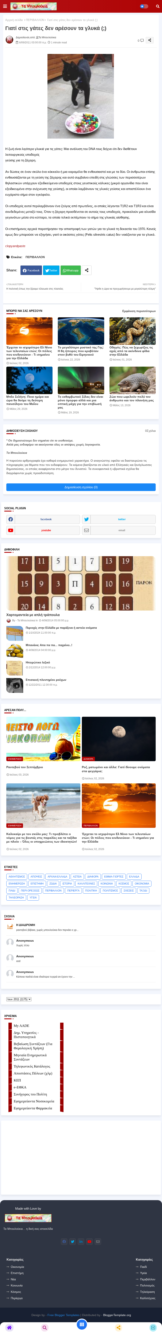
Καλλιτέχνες (147, 1298)
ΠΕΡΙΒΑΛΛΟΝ (35, 20)
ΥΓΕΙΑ (33, 897)
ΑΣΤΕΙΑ (77, 876)
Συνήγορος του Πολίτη (30, 1094)
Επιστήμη (17, 1273)
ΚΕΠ (17, 1080)
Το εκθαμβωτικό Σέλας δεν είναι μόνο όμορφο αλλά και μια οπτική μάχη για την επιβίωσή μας (80, 402)
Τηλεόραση (147, 1291)
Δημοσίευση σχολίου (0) (81, 487)
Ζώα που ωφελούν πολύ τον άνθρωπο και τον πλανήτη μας (131, 398)
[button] (158, 6)
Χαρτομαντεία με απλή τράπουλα (33, 615)
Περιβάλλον (147, 1279)
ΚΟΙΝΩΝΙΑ (107, 883)
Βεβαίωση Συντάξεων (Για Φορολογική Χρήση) (33, 1046)
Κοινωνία (17, 1285)
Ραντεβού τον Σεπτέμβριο (24, 767)
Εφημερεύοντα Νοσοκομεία (34, 1101)
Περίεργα (17, 1298)
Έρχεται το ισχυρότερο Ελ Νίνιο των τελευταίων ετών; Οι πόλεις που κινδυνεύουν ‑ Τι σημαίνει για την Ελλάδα (29, 353)
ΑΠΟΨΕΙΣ (36, 876)
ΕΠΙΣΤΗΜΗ (37, 883)
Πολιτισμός (147, 1285)
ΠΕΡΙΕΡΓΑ (73, 890)
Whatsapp (72, 270)
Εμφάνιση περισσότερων (139, 311)
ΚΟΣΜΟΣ (124, 883)
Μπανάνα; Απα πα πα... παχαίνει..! (49, 645)
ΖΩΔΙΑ (53, 883)
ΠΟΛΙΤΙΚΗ (91, 890)
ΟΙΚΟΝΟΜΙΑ (142, 883)
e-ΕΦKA (20, 1087)
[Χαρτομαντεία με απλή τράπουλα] (81, 583)
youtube (46, 530)
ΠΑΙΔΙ (12, 890)
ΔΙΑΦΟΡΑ (93, 876)
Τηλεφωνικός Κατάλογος (32, 1066)
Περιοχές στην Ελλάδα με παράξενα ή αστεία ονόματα (61, 627)
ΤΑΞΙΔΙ (143, 890)
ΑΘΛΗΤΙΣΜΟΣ (17, 876)
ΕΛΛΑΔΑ (134, 876)
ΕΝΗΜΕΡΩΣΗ (17, 883)
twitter (122, 519)
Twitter (53, 270)
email (122, 530)
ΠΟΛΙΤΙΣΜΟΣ (110, 890)
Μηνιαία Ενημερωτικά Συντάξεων (30, 1057)
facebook (46, 519)
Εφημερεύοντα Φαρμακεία (33, 1108)
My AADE (21, 1026)
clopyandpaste (15, 246)
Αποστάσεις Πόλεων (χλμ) (33, 1073)
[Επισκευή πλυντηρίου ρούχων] (14, 685)
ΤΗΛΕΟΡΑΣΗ (16, 897)
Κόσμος (16, 1291)
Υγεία (143, 1273)
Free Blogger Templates (63, 1315)
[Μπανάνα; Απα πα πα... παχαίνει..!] (14, 650)
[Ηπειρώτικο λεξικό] (14, 668)
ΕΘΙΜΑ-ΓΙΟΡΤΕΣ (113, 876)
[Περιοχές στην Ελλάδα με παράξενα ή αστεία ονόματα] (14, 633)
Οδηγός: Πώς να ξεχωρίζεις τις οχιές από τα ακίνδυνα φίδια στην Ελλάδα (131, 351)
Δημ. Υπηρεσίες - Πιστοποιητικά (26, 1035)
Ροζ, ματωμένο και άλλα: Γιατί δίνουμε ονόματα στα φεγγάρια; (116, 769)
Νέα (13, 1279)
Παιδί (143, 1266)
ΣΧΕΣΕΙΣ (129, 890)
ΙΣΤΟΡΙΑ (67, 883)
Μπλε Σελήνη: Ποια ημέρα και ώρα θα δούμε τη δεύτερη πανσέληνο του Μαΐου (27, 400)
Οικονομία (17, 1266)
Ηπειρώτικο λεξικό (38, 662)
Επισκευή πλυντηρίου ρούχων (46, 679)
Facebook (34, 270)
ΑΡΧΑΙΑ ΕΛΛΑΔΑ (57, 876)
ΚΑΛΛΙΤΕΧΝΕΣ (86, 883)
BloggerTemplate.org (117, 1315)
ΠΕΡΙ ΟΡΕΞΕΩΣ (30, 890)
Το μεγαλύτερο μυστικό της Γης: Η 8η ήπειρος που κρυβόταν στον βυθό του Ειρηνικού (81, 351)
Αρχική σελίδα (14, 20)
